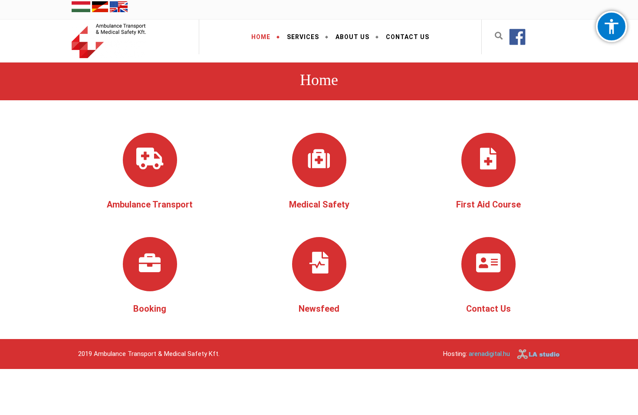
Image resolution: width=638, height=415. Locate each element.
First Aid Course (488, 204)
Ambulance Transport (150, 204)
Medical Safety (319, 204)
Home (260, 36)
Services (303, 36)
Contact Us (407, 36)
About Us (352, 36)
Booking (149, 308)
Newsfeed (319, 308)
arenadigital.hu (489, 354)
